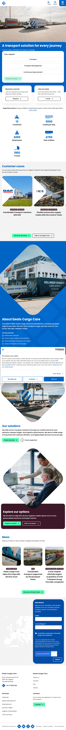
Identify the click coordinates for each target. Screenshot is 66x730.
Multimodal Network (9, 701)
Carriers (35, 681)
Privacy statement (59, 726)
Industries (5, 697)
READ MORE (33, 110)
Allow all (54, 379)
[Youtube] (24, 726)
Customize (32, 379)
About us (36, 677)
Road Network (7, 704)
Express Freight (7, 708)
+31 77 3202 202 (11, 685)
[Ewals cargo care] (5, 3)
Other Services (7, 715)
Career (35, 688)
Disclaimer (39, 726)
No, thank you (12, 379)
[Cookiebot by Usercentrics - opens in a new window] (56, 349)
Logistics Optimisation (9, 711)
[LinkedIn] (19, 726)
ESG (34, 684)
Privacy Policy (50, 647)
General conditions (48, 726)
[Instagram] (32, 726)
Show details (57, 373)
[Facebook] (28, 726)
